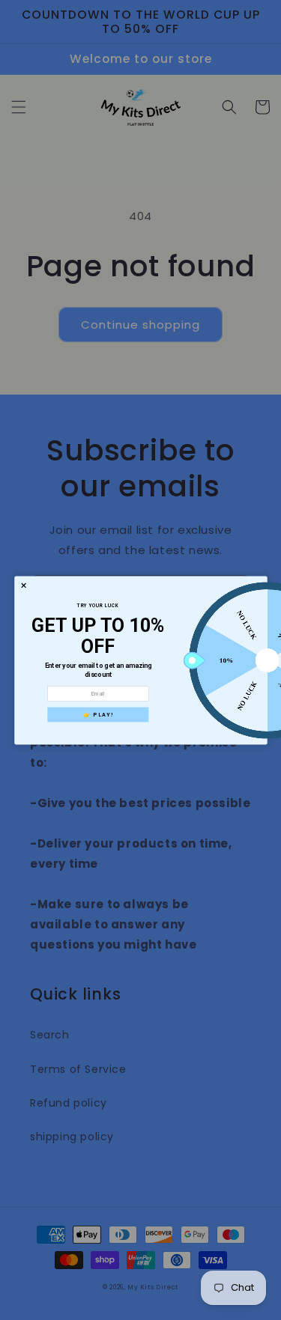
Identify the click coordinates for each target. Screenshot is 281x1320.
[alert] (141, 660)
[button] (23, 585)
